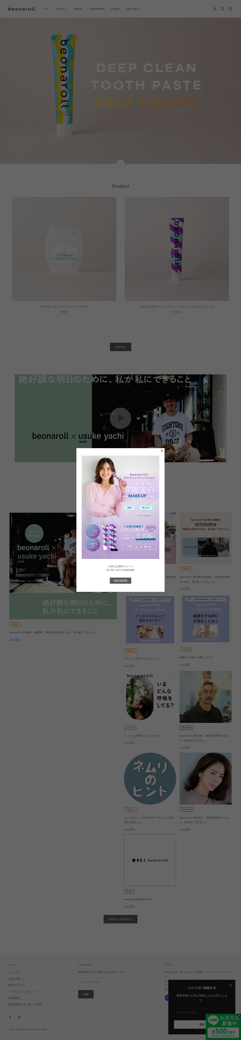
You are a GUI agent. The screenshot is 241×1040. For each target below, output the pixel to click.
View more (120, 580)
